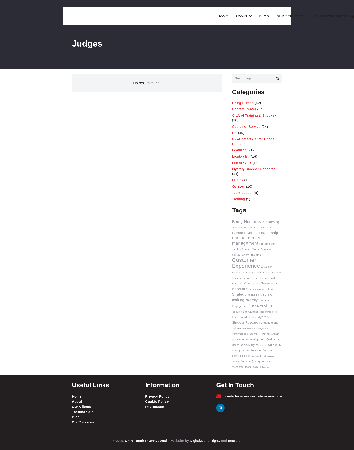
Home (77, 396)
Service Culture (261, 350)
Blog (76, 417)
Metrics (252, 317)
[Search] (277, 78)
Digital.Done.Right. (205, 441)
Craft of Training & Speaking (254, 115)
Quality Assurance (258, 345)
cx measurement (258, 289)
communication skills (242, 228)
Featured (239, 150)
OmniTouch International (146, 441)
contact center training (246, 254)
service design (241, 355)
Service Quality (251, 361)
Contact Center (244, 109)
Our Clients (81, 407)
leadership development (245, 311)
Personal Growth (269, 334)
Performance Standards (245, 334)
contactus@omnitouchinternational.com (253, 396)
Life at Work (241, 163)
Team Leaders (253, 367)
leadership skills (268, 312)
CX (234, 133)
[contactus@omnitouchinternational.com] (220, 396)
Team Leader (242, 193)
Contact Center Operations (258, 249)
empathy (252, 300)
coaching (272, 222)
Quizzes (238, 186)
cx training (253, 294)
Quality (237, 180)
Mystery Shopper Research (253, 169)
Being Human (243, 103)
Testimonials (83, 412)
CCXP (261, 222)
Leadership (241, 156)
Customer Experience (246, 263)
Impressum (154, 407)
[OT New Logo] (140, 16)
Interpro (234, 441)
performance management (255, 328)
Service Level (259, 356)
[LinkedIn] (220, 408)
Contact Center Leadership (255, 233)
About (77, 401)
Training (238, 199)
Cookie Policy (157, 401)
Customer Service (246, 126)
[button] (250, 16)
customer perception (255, 277)
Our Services (83, 422)
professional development (248, 339)
